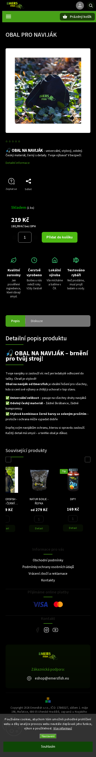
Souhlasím (48, 746)
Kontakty (48, 580)
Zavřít (76, 197)
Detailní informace (18, 163)
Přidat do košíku (59, 237)
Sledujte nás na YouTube (55, 630)
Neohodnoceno (32, 141)
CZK (67, 6)
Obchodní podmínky (48, 560)
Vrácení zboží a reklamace (48, 573)
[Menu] (8, 16)
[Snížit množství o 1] (14, 237)
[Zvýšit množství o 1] (35, 237)
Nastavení (48, 736)
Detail (39, 528)
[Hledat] (91, 6)
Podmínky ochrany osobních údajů (48, 566)
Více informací (62, 729)
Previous (9, 459)
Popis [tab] (15, 321)
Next (88, 459)
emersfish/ (46, 630)
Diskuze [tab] (37, 321)
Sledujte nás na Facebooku (37, 630)
